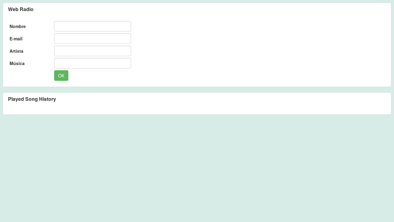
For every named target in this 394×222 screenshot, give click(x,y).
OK (61, 75)
